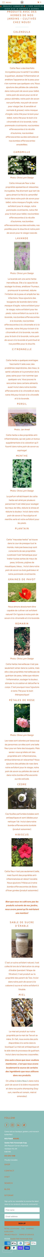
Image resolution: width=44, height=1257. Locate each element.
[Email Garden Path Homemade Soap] (24, 1125)
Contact (9, 1171)
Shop (7, 1164)
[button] (7, 1249)
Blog (7, 1189)
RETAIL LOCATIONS (11, 1229)
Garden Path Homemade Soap (21, 1239)
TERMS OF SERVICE (26, 1235)
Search (8, 1183)
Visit (7, 1177)
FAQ (22, 1229)
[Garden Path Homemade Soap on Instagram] (13, 1125)
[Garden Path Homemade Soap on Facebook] (7, 1125)
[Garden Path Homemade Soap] (22, 2)
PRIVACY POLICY (10, 1235)
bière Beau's (22, 1081)
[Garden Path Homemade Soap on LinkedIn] (18, 1125)
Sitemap (8, 1195)
